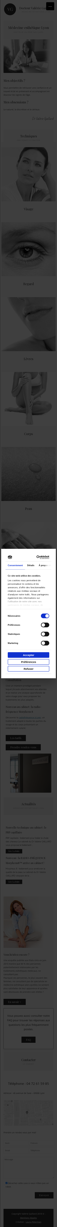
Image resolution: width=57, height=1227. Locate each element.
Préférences (28, 662)
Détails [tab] (30, 565)
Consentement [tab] (15, 565)
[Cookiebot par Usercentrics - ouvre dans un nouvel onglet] (37, 557)
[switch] (45, 625)
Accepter (28, 655)
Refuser (28, 668)
